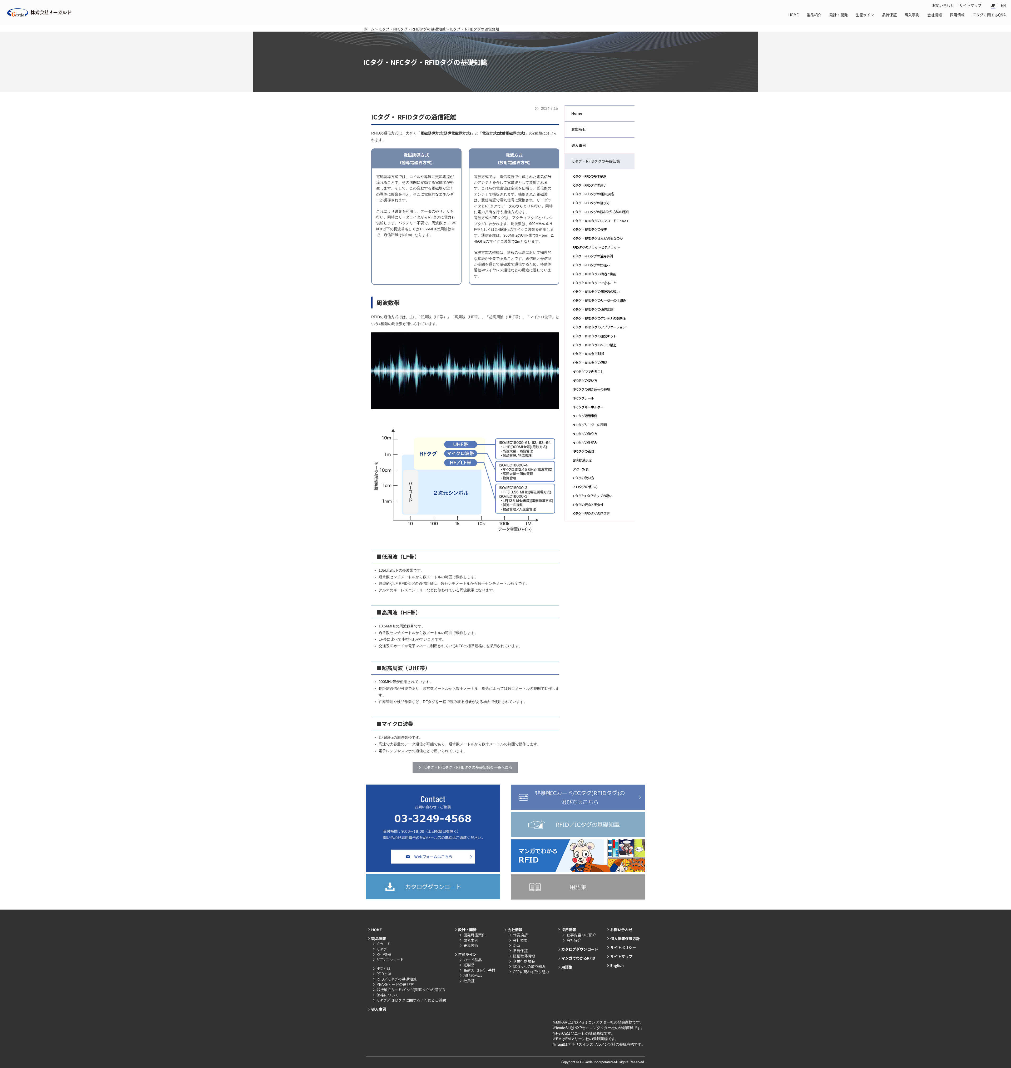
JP (993, 5)
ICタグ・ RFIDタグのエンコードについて (601, 220)
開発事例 (470, 940)
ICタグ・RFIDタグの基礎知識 (595, 161)
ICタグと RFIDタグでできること (594, 282)
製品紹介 (814, 14)
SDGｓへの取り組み (529, 966)
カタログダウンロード (579, 949)
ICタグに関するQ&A (989, 14)
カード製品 (472, 959)
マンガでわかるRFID (578, 958)
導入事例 (912, 14)
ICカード (383, 943)
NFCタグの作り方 (585, 433)
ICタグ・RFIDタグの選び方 (591, 202)
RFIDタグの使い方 (585, 486)
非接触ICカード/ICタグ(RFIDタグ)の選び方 (410, 989)
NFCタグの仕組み (585, 442)
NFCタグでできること (588, 371)
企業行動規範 (524, 961)
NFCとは (383, 968)
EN (1003, 5)
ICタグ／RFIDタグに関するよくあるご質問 (411, 1000)
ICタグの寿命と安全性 (588, 504)
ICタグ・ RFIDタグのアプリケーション (599, 327)
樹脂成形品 (472, 975)
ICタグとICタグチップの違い (592, 495)
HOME (793, 14)
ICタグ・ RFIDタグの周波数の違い (596, 291)
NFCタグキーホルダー (588, 407)
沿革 (516, 945)
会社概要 (520, 940)
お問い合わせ (943, 5)
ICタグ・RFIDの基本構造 (589, 176)
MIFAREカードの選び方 (395, 984)
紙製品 (468, 964)
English (617, 965)
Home (576, 113)
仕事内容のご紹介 (581, 934)
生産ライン (865, 14)
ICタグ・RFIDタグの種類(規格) (593, 193)
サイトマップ (970, 5)
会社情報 (934, 14)
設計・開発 (838, 14)
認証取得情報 (524, 956)
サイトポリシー (623, 947)
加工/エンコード (390, 959)
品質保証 (889, 14)
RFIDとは (383, 973)
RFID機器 (383, 954)
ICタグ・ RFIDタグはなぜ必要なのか (598, 238)
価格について (387, 994)
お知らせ (578, 129)
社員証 (468, 980)
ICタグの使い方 (583, 477)
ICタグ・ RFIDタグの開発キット (594, 335)
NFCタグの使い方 (585, 380)
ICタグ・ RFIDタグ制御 (588, 353)
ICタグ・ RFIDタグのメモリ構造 (594, 344)
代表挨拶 (520, 934)
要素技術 (470, 945)
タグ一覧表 (580, 469)
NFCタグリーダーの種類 (590, 424)
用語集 (566, 967)
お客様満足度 (582, 460)
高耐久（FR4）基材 (479, 970)
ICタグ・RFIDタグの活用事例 (593, 255)
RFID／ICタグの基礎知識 (396, 979)
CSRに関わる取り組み (531, 971)
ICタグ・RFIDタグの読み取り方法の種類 (600, 211)
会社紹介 (574, 940)
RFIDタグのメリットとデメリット (596, 247)
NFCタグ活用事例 (585, 415)
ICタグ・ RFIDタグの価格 (590, 362)
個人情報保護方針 (625, 938)
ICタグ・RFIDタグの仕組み (591, 264)
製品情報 (378, 938)
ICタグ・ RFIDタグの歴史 (590, 229)
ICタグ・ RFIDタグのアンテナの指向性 (599, 318)
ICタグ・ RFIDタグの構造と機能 (594, 273)
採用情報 (957, 14)
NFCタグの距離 (583, 451)
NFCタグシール (583, 398)
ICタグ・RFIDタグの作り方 (591, 513)
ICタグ (381, 949)
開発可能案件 (474, 934)
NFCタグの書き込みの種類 (591, 389)
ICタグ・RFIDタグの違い (589, 185)
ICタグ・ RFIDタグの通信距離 (593, 309)
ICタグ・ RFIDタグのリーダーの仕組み (599, 300)
